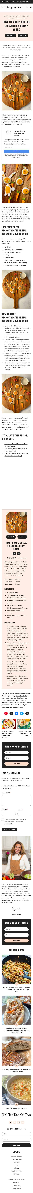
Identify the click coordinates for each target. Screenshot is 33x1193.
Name (5, 810)
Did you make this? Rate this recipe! (16, 786)
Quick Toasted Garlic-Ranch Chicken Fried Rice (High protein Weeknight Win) (16, 990)
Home (5, 16)
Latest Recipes (16, 1156)
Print (21, 537)
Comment (6, 793)
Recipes (11, 16)
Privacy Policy (16, 1185)
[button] (7, 558)
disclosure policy (17, 50)
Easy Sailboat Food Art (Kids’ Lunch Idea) (24, 734)
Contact (16, 1174)
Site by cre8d (16, 1188)
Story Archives (17, 1159)
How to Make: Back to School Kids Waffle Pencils (8, 735)
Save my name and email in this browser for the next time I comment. (16, 822)
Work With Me (16, 1171)
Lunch (17, 16)
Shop (16, 1165)
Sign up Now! (26, 2)
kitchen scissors (16, 219)
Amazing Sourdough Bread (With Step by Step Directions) (17, 1070)
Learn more (16, 914)
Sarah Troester (26, 45)
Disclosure (16, 1182)
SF (14, 553)
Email (20, 810)
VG (19, 553)
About (16, 1168)
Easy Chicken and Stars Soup (16, 1108)
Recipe (9, 35)
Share (22, 35)
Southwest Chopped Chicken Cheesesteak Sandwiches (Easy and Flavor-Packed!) (16, 1031)
